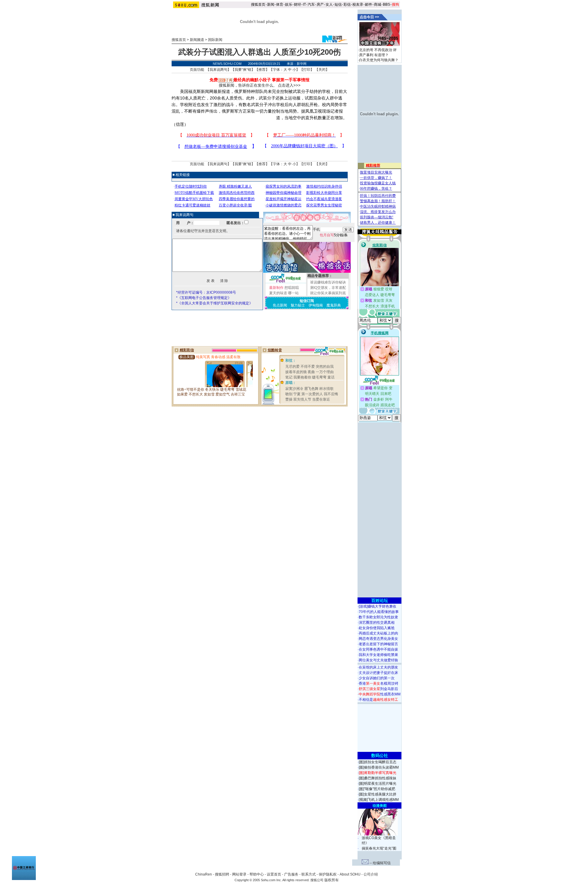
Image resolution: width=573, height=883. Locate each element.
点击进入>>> (289, 85)
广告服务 (291, 874)
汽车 (311, 4)
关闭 (322, 70)
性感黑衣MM (380, 694)
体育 (279, 4)
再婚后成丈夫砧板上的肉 (378, 633)
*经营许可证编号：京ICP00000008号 (206, 292)
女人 (329, 4)
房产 (320, 4)
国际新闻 (215, 40)
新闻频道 (197, 40)
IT (304, 4)
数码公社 (379, 755)
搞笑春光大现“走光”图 (379, 848)
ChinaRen (203, 874)
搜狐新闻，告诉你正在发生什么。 (248, 85)
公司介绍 (370, 874)
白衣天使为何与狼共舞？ (378, 60)
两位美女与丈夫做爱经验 (378, 660)
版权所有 (331, 880)
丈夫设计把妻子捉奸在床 (378, 673)
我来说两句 (218, 70)
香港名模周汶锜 (378, 683)
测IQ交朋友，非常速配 (328, 288)
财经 (297, 4)
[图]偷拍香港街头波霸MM (379, 767)
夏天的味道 (278, 293)
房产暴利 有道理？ (374, 55)
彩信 (347, 4)
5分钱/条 (334, 235)
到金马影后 (378, 689)
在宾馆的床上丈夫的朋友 (378, 667)
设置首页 (274, 874)
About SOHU (350, 874)
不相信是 (378, 699)
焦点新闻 (280, 305)
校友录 (357, 4)
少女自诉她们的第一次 (377, 678)
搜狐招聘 (222, 874)
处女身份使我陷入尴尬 (377, 628)
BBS (386, 4)
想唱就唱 (291, 288)
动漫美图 (379, 806)
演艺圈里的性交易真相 (377, 622)
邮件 (368, 4)
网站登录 (239, 874)
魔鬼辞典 (333, 305)
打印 (306, 70)
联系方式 (308, 874)
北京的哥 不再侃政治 (375, 50)
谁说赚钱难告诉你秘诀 (328, 282)
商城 (377, 4)
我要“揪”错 (243, 70)
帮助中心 (256, 874)
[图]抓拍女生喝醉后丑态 (377, 762)
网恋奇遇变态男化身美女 (378, 639)
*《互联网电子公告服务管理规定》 (203, 298)
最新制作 (276, 288)
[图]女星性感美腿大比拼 (377, 794)
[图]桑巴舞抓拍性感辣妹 (377, 778)
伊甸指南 (316, 305)
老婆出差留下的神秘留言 (378, 644)
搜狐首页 (258, 4)
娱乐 (288, 4)
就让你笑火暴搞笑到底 (328, 293)
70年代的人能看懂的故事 (379, 612)
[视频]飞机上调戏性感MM (379, 800)
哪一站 (293, 293)
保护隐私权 (328, 874)
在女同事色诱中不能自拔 (378, 649)
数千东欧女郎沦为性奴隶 (378, 617)
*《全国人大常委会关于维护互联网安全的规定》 (214, 303)
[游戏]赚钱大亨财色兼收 (377, 606)
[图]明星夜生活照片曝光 (377, 783)
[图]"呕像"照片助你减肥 (377, 789)
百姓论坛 (379, 600)
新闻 (270, 4)
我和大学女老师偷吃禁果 (378, 655)
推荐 (262, 70)
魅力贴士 (298, 305)
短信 (338, 4)
